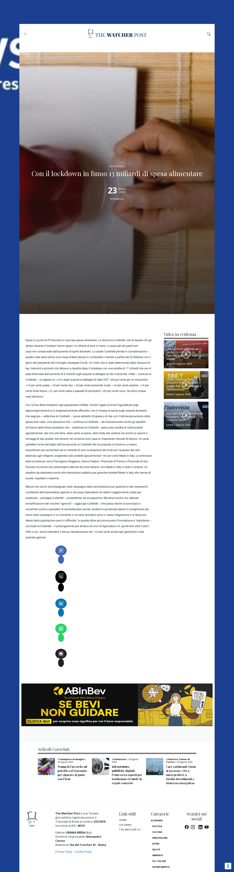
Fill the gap (159, 861)
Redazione (118, 198)
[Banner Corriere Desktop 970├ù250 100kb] (117, 704)
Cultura (157, 832)
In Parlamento (161, 867)
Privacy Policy (63, 852)
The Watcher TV (129, 829)
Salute (156, 849)
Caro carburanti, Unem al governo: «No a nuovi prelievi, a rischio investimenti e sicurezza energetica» (181, 775)
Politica (157, 826)
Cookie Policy (83, 852)
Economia (157, 820)
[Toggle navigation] (25, 33)
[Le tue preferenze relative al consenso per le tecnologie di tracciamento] (228, 866)
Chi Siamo (125, 824)
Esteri (155, 843)
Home (122, 820)
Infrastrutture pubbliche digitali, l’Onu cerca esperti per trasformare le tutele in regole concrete (127, 775)
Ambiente (157, 855)
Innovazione (160, 837)
